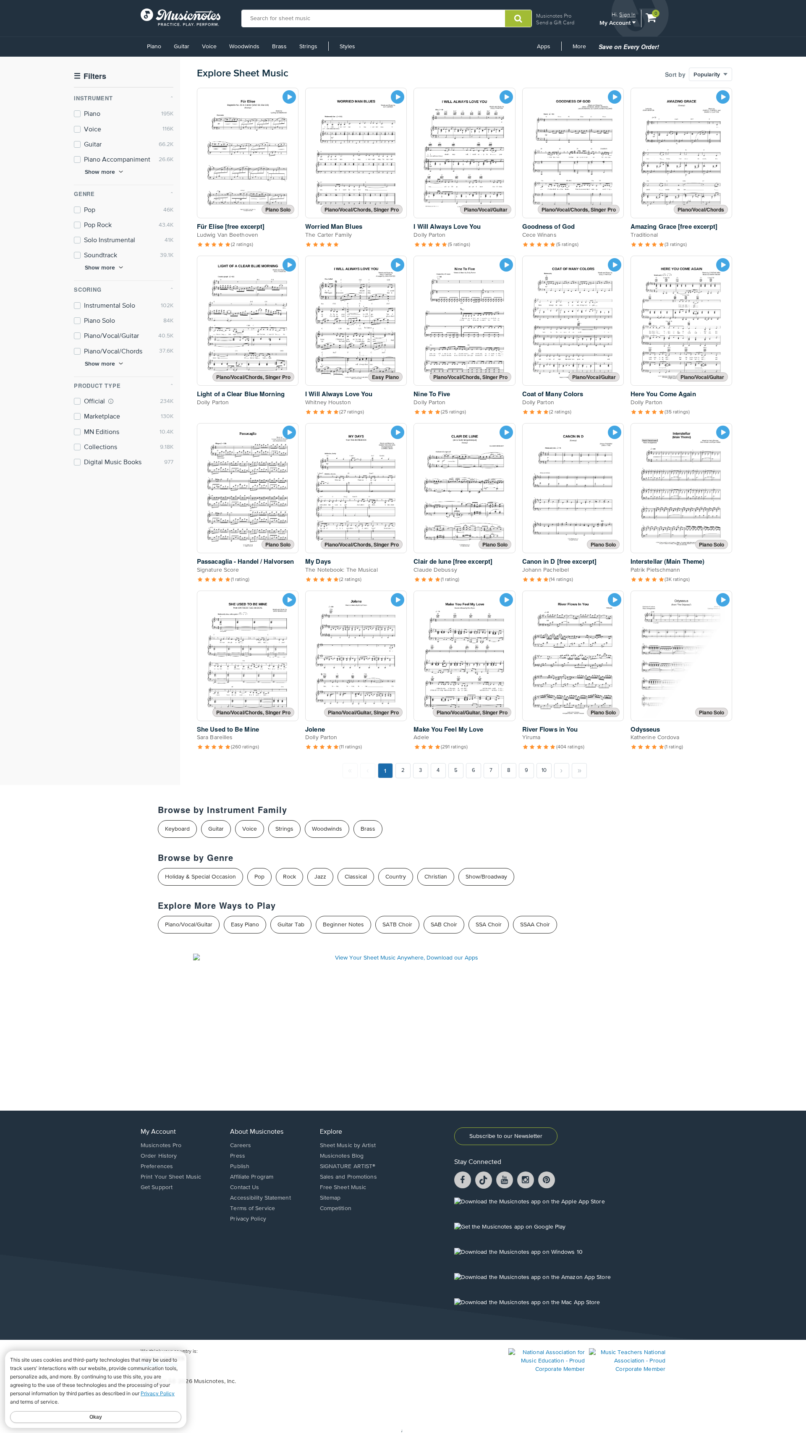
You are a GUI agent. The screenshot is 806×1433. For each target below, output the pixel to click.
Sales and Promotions (348, 1177)
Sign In (627, 14)
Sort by (675, 74)
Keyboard (177, 829)
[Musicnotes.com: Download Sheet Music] (180, 17)
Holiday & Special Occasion (200, 877)
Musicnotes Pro (553, 15)
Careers (240, 1145)
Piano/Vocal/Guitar (188, 925)
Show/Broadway (486, 877)
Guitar (181, 47)
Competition (335, 1208)
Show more (100, 171)
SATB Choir (397, 925)
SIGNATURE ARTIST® (348, 1166)
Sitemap (330, 1198)
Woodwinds (244, 47)
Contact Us (244, 1187)
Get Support (157, 1187)
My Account (615, 22)
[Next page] (561, 770)
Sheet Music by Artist (348, 1145)
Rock (289, 877)
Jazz (320, 877)
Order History (159, 1156)
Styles (347, 47)
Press (237, 1156)
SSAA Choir (535, 925)
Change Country (159, 1365)
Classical (356, 877)
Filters (90, 76)
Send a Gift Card (555, 22)
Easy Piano (245, 925)
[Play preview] (289, 97)
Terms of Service (252, 1208)
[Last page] (579, 770)
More (582, 49)
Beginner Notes (343, 925)
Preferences (157, 1166)
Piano (154, 47)
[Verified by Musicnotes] (110, 401)
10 (544, 770)
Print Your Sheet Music (171, 1177)
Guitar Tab (290, 925)
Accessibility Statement (260, 1198)
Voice (209, 47)
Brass (279, 47)
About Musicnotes (256, 1132)
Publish (239, 1166)
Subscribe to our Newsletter (505, 1136)
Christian (435, 877)
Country (395, 877)
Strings (308, 47)
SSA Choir (489, 925)
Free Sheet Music (343, 1187)
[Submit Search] (518, 18)
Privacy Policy (248, 1219)
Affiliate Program (251, 1177)
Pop (259, 877)
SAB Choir (444, 925)
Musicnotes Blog (342, 1156)
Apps (543, 47)
